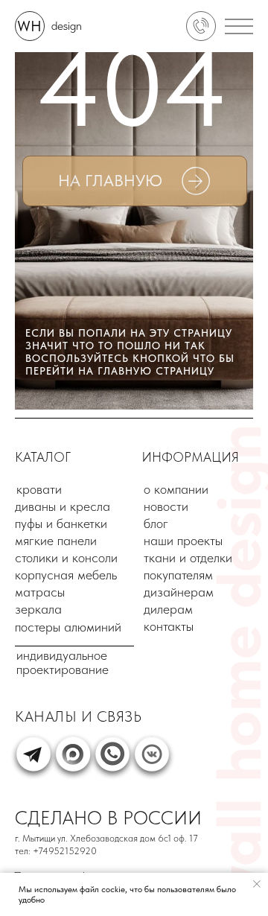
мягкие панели (56, 540)
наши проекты (183, 540)
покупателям (178, 574)
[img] (201, 26)
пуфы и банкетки (61, 523)
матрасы (40, 591)
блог (156, 523)
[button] (234, 27)
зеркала (38, 609)
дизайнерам (179, 591)
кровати (39, 489)
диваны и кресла (62, 506)
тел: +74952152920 (56, 850)
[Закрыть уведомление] (256, 884)
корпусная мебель (66, 574)
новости (166, 506)
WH (29, 26)
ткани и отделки (188, 557)
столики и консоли (66, 557)
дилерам (168, 609)
